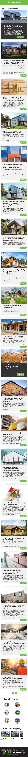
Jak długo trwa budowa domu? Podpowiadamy (12, 306)
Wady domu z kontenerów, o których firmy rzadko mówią (12, 132)
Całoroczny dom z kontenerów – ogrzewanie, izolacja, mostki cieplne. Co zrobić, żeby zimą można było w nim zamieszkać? (13, 166)
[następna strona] (16, 693)
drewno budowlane (13, 513)
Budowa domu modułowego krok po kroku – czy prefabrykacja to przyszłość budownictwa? (13, 62)
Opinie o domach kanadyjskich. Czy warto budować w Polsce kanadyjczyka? (14, 271)
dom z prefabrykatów (17, 72)
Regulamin (16, 750)
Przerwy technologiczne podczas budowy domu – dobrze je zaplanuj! (14, 642)
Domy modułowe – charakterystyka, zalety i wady (12, 678)
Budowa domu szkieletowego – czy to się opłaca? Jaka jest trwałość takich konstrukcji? (14, 238)
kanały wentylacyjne (13, 478)
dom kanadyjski (5, 281)
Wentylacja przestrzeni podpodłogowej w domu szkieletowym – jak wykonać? (12, 468)
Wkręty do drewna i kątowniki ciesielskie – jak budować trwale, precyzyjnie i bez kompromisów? (13, 98)
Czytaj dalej (21, 37)
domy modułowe (12, 443)
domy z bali (11, 546)
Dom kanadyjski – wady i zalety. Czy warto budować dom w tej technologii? (13, 399)
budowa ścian (12, 581)
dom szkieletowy (6, 245)
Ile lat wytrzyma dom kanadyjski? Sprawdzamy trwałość (13, 337)
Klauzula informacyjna (6, 750)
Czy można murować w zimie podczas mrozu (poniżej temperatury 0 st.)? (12, 571)
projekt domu (16, 546)
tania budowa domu (18, 443)
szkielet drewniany (11, 479)
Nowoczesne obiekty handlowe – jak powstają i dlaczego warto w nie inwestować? (14, 26)
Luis (2, 739)
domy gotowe (13, 617)
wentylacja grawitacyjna (19, 479)
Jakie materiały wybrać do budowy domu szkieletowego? (14, 503)
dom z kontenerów (6, 140)
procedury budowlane (12, 652)
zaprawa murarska (18, 581)
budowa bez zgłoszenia (7, 686)
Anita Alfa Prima (14, 739)
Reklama (22, 750)
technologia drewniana (13, 344)
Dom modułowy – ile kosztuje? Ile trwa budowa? (13, 433)
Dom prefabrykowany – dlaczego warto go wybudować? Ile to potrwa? (13, 606)
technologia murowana (7, 312)
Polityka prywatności (12, 749)
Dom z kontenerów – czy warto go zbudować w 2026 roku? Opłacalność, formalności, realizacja (14, 204)
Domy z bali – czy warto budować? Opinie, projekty (14, 539)
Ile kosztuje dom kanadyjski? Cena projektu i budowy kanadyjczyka (12, 366)
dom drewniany (5, 546)
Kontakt (3, 749)
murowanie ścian (6, 581)
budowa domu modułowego (8, 72)
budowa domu (5, 408)
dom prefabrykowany (6, 617)
